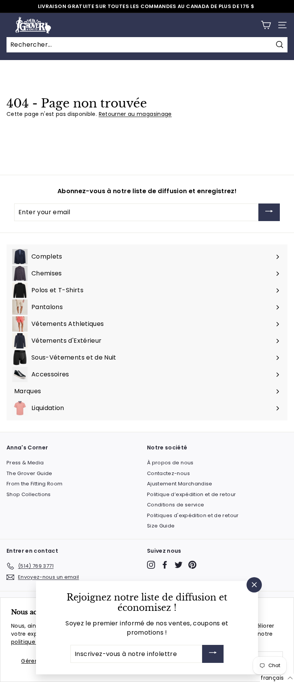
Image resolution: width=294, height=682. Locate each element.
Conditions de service (175, 504)
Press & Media (25, 462)
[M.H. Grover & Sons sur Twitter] (179, 565)
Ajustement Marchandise (179, 483)
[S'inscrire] (213, 654)
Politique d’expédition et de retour (191, 494)
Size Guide (161, 525)
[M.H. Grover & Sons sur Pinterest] (192, 565)
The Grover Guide (29, 473)
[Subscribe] (269, 212)
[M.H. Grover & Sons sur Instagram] (151, 565)
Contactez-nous (168, 473)
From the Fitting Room (34, 483)
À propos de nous (170, 462)
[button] (277, 678)
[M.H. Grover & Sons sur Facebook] (165, 565)
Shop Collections (29, 494)
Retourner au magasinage (135, 114)
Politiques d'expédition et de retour (193, 515)
